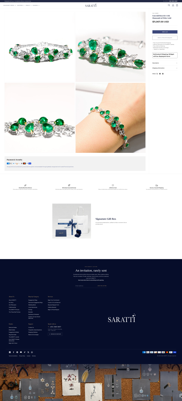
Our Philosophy (12, 305)
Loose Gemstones (32, 307)
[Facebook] (14, 352)
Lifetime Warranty (52, 307)
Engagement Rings (32, 300)
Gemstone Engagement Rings (35, 302)
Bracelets (30, 312)
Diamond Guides (13, 327)
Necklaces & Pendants (33, 314)
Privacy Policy (22, 355)
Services (50, 297)
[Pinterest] (17, 352)
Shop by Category (33, 297)
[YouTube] (21, 352)
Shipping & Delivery (33, 332)
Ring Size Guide (12, 334)
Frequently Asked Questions (35, 330)
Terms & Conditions (13, 355)
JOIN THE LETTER (101, 285)
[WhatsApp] (32, 352)
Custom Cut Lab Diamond (54, 302)
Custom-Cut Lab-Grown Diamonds (34, 317)
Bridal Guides (12, 330)
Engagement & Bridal (14, 332)
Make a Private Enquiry (165, 37)
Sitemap (34, 355)
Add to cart (165, 31)
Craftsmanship (12, 307)
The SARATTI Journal (14, 337)
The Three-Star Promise (14, 312)
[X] (28, 352)
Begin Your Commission (53, 300)
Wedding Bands (32, 305)
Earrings (30, 309)
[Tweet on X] (157, 73)
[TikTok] (25, 352)
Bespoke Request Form (53, 305)
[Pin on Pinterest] (162, 73)
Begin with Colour (13, 343)
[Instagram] (10, 352)
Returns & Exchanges (33, 334)
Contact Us (31, 327)
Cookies (28, 355)
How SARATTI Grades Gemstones (14, 340)
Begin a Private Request (53, 309)
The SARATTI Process (14, 309)
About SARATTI (12, 300)
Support (30, 324)
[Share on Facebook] (160, 73)
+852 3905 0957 (55, 327)
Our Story (11, 302)
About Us (11, 297)
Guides (11, 324)
